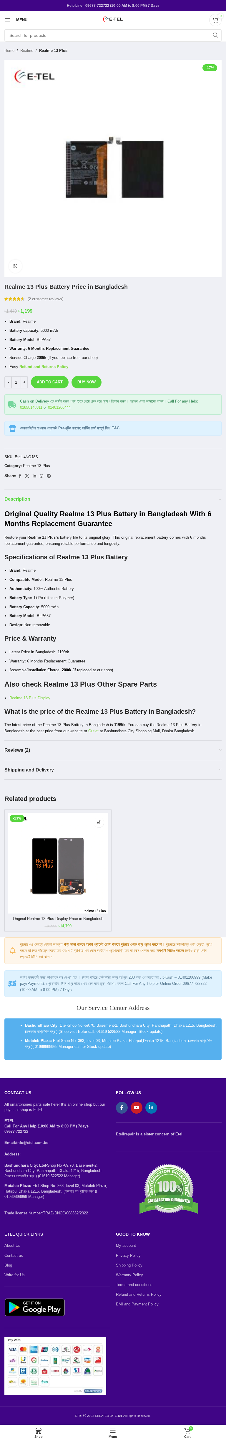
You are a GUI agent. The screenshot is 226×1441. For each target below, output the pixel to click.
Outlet (93, 731)
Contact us (13, 1255)
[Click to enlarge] (15, 266)
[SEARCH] (215, 35)
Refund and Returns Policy (139, 1294)
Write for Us (14, 1275)
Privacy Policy (128, 1255)
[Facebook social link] (19, 476)
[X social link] (27, 476)
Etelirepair (125, 1134)
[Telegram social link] (49, 476)
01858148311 (31, 407)
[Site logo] (113, 19)
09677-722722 (16, 1131)
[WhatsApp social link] (41, 476)
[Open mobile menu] (7, 20)
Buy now (86, 382)
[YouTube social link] (136, 1108)
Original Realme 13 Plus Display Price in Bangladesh (58, 918)
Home (9, 50)
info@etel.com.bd (32, 1142)
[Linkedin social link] (34, 476)
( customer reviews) (45, 299)
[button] (99, 822)
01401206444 (59, 407)
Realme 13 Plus (53, 50)
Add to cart (50, 382)
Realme (26, 50)
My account (126, 1245)
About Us (12, 1245)
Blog (8, 1265)
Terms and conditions (134, 1284)
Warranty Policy (129, 1275)
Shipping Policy (129, 1265)
